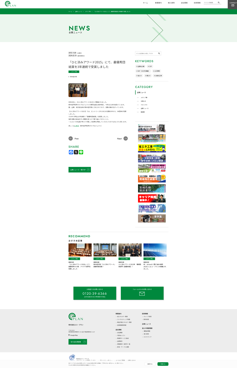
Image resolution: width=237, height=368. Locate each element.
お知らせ (143, 101)
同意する (163, 364)
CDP (150, 66)
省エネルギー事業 (122, 316)
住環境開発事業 (121, 325)
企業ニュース (141, 92)
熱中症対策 (73, 76)
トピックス (144, 105)
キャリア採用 (147, 316)
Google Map (74, 335)
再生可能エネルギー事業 (124, 322)
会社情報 (184, 2)
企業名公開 (141, 66)
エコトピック (147, 337)
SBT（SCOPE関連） (144, 71)
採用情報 (197, 2)
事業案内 (158, 2)
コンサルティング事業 (123, 319)
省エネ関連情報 (147, 328)
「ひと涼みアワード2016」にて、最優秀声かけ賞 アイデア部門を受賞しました (80, 266)
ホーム (145, 2)
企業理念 (119, 341)
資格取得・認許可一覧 (123, 344)
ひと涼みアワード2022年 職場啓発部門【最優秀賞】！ (129, 265)
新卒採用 (146, 319)
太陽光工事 (158, 76)
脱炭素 (143, 112)
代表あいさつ (121, 335)
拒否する (150, 364)
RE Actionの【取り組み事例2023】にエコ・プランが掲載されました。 (154, 266)
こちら (76, 126)
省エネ (140, 76)
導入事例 (171, 2)
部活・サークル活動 (123, 347)
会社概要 (119, 332)
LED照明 (157, 71)
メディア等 (144, 97)
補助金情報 (147, 331)
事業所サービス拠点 (123, 338)
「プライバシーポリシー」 (108, 363)
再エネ (148, 76)
